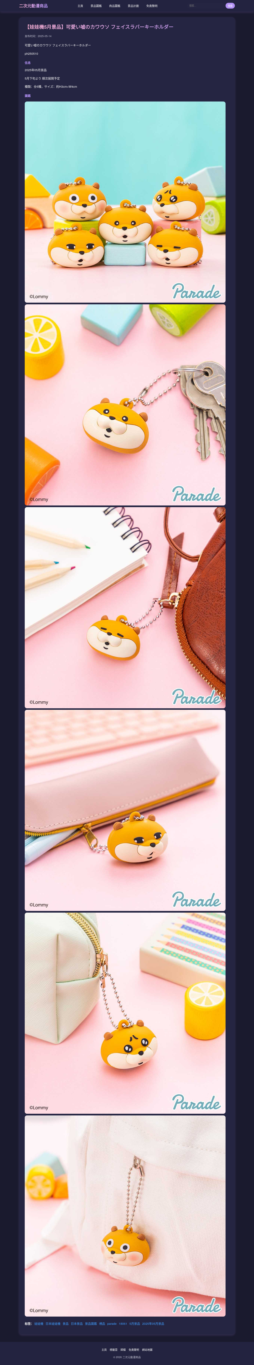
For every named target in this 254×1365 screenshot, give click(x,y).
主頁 (80, 6)
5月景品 (135, 1323)
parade (112, 1323)
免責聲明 (151, 6)
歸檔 (123, 1349)
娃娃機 (39, 1323)
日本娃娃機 (53, 1323)
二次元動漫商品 (33, 6)
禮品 (102, 1323)
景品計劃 (133, 6)
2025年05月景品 (153, 1323)
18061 (123, 1323)
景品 (66, 1323)
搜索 (230, 5)
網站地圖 (147, 1349)
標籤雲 (114, 1349)
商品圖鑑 (114, 6)
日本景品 (77, 1323)
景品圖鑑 (96, 6)
